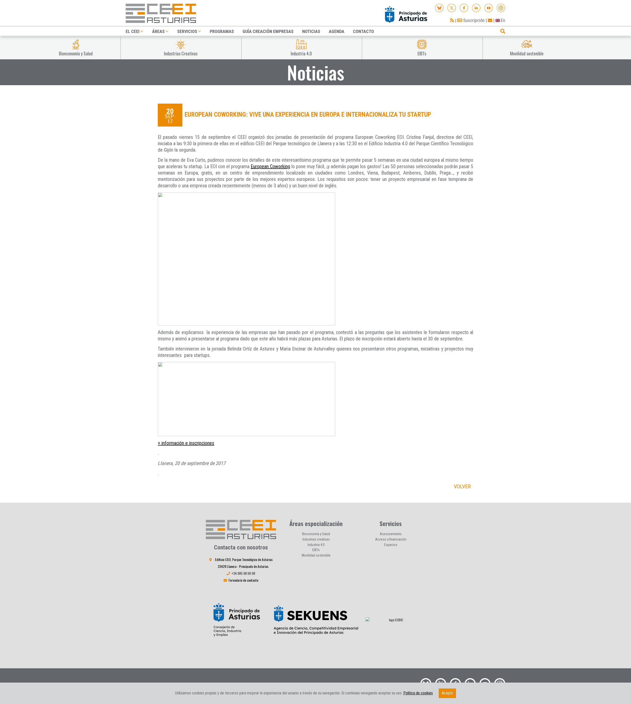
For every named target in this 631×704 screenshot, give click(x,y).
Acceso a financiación (390, 539)
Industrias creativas (316, 539)
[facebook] (464, 7)
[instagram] (501, 7)
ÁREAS (158, 31)
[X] (451, 7)
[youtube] (488, 7)
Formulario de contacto (243, 580)
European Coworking (270, 166)
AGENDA (336, 31)
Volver (462, 486)
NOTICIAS (311, 31)
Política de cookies (418, 693)
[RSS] (452, 20)
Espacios (390, 545)
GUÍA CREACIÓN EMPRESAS (268, 31)
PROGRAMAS (222, 31)
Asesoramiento (391, 534)
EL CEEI (133, 31)
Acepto (447, 693)
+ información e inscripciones (186, 443)
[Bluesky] (439, 7)
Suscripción (473, 20)
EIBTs (316, 550)
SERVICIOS (187, 31)
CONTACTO (363, 31)
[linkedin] (476, 7)
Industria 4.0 (316, 545)
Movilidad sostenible (316, 555)
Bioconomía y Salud (316, 534)
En (502, 20)
